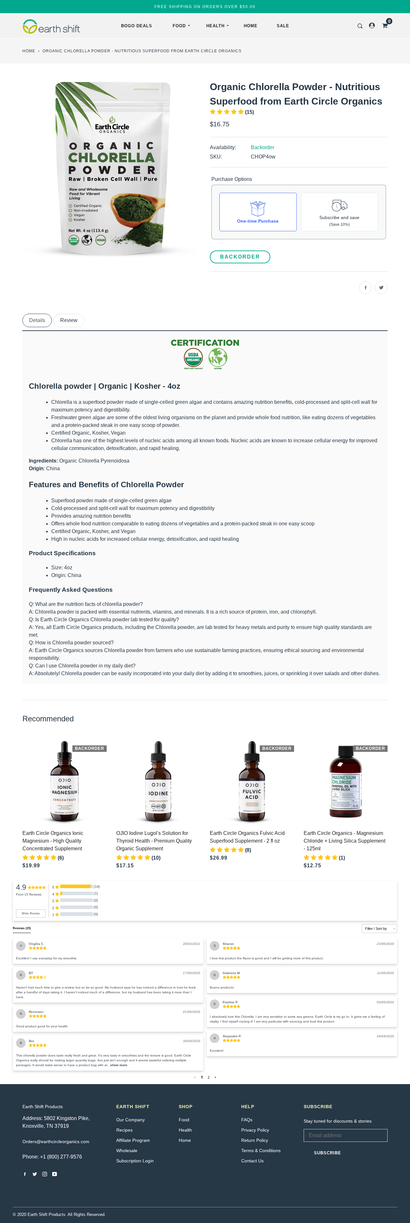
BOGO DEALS (136, 25)
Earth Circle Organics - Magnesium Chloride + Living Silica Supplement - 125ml (344, 840)
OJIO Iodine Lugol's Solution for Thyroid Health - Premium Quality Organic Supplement (154, 840)
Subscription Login (135, 1160)
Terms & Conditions (261, 1150)
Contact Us (252, 1160)
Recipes (124, 1130)
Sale (283, 25)
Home (251, 25)
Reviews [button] (22, 928)
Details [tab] (37, 320)
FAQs (246, 1119)
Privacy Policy (255, 1130)
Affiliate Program (133, 1140)
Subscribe (327, 1153)
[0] (383, 25)
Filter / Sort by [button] (376, 928)
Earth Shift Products (42, 1106)
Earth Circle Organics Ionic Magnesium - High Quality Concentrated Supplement (52, 840)
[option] (111, 169)
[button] (118, 1065)
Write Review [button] (31, 913)
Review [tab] (69, 320)
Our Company (130, 1119)
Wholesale (126, 1150)
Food (179, 25)
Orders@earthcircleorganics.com (55, 1141)
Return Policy (254, 1140)
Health (215, 25)
